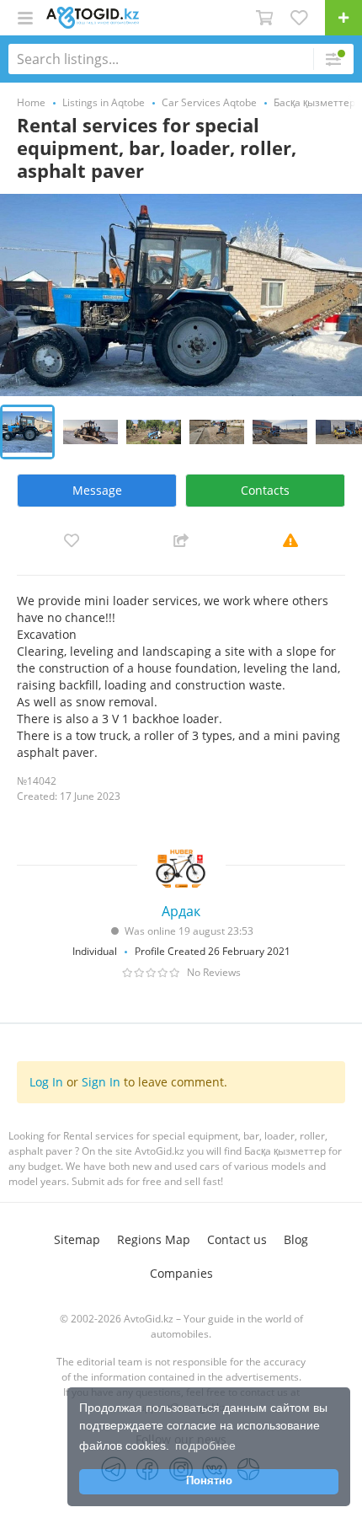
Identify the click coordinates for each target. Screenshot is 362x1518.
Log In (46, 1082)
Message (97, 490)
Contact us (237, 1239)
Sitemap (77, 1239)
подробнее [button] (205, 1445)
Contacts (265, 490)
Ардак (181, 911)
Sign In (101, 1082)
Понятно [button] (209, 1481)
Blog (296, 1239)
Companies (181, 1273)
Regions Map (153, 1239)
